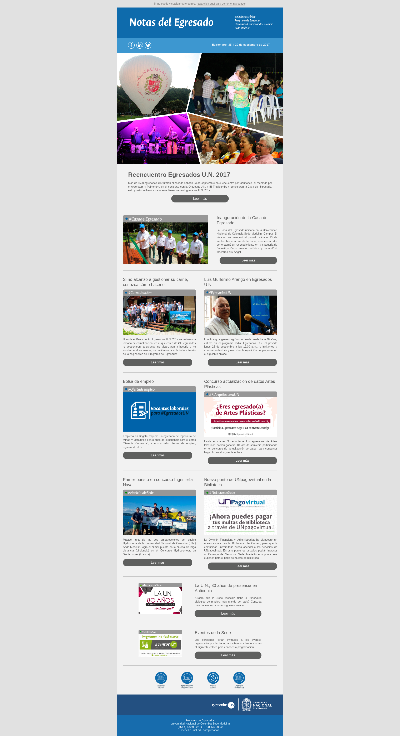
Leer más (200, 198)
